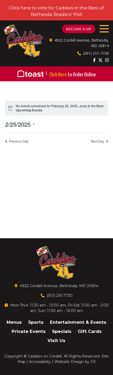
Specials (61, 331)
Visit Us (56, 340)
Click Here (72, 74)
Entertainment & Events (78, 322)
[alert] (56, 108)
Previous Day (18, 141)
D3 (93, 361)
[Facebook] (94, 60)
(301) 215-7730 (96, 53)
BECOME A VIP (78, 28)
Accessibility (40, 361)
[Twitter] (100, 60)
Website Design (69, 361)
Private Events (29, 331)
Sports (36, 322)
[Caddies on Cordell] (23, 41)
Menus (14, 322)
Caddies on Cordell (45, 356)
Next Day (97, 141)
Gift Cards (90, 331)
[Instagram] (107, 60)
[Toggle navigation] (104, 28)
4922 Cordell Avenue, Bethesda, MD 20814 (59, 285)
